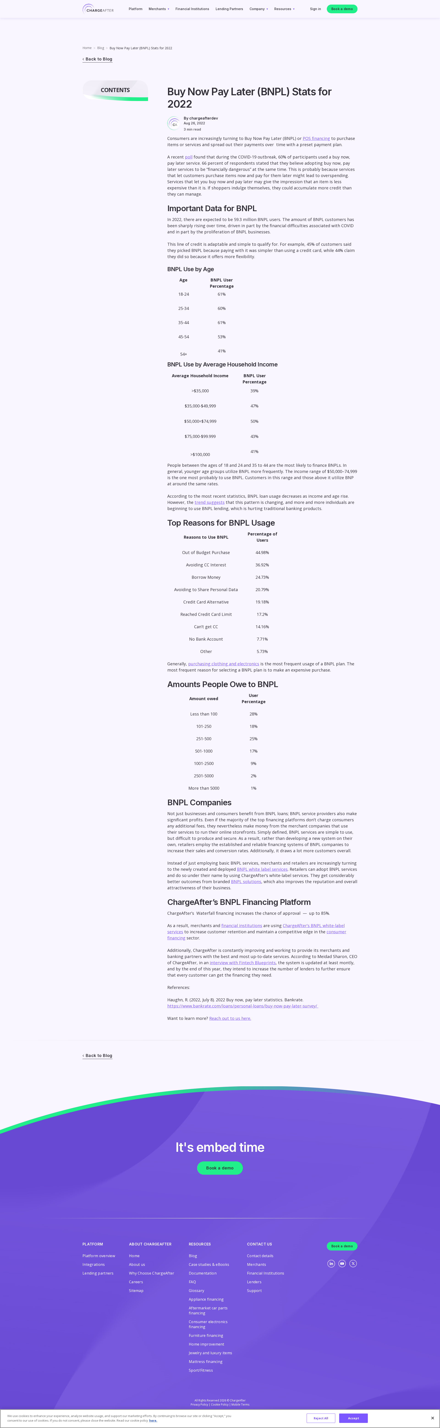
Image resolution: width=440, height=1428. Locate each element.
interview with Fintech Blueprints (243, 962)
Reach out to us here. (230, 1018)
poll (188, 157)
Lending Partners (229, 9)
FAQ (192, 1281)
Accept (353, 1418)
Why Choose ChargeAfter (151, 1273)
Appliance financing (206, 1299)
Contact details (260, 1255)
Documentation (203, 1273)
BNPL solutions (246, 881)
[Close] (433, 1418)
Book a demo (342, 9)
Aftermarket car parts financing (208, 1310)
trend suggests (210, 502)
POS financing (316, 138)
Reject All (321, 1418)
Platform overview (98, 1255)
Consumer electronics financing (208, 1324)
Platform (135, 9)
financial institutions (241, 925)
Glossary (196, 1290)
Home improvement (206, 1344)
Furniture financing (206, 1335)
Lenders (254, 1281)
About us (137, 1264)
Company (257, 9)
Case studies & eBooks (209, 1264)
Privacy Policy (199, 1404)
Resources (282, 9)
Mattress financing (206, 1361)
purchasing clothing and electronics (223, 663)
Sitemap (136, 1290)
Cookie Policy (219, 1404)
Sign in (315, 9)
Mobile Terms (240, 1404)
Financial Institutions (192, 9)
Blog (100, 48)
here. (153, 1420)
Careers (136, 1281)
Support (254, 1290)
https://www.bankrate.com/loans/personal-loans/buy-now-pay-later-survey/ (242, 1006)
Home (87, 48)
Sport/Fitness (201, 1370)
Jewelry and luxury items (210, 1352)
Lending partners (98, 1273)
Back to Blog (99, 59)
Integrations (93, 1264)
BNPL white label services (262, 869)
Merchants (157, 9)
